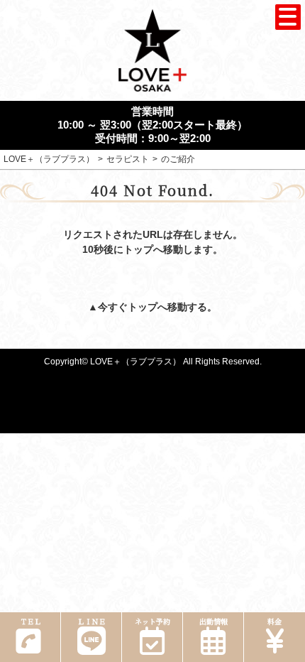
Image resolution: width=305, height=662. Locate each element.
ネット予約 (152, 621)
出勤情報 (213, 621)
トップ (142, 307)
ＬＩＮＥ (91, 621)
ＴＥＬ (30, 621)
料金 (274, 621)
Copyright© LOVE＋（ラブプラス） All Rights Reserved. (153, 362)
